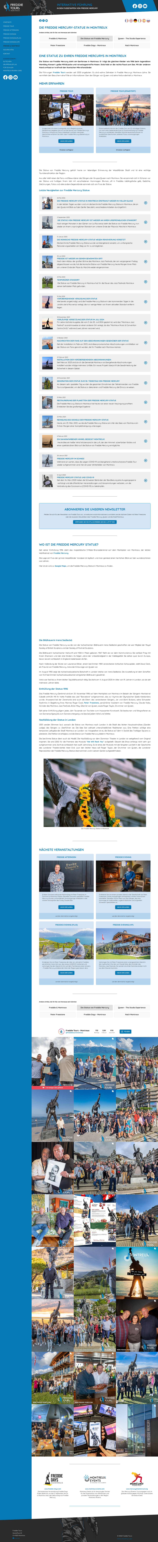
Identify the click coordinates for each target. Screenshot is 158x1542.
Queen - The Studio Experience (132, 38)
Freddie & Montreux (11, 46)
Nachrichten (8, 50)
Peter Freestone (57, 45)
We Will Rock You (95, 741)
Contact (17, 1538)
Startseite (7, 22)
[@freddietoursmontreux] (62, 1032)
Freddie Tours (59, 72)
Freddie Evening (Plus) (12, 38)
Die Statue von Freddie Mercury (95, 38)
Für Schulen (8, 67)
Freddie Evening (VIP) (11, 42)
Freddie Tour (8, 26)
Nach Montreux (132, 45)
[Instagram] (140, 6)
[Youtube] (145, 6)
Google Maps (60, 566)
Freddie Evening (9, 34)
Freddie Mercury (61, 553)
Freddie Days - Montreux (95, 45)
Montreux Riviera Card (12, 71)
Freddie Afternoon (11, 30)
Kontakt (6, 54)
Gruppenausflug (10, 64)
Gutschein (7, 61)
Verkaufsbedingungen (124, 1539)
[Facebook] (135, 6)
